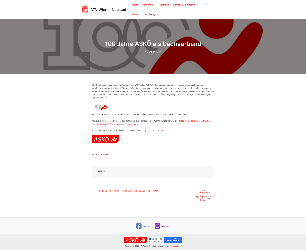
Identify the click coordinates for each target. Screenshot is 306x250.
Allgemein (105, 154)
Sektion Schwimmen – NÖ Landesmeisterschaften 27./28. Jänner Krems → (205, 195)
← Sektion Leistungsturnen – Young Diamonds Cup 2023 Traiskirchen (126, 191)
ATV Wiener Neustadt (109, 9)
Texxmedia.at (175, 246)
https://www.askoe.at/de (154, 130)
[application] (154, 5)
